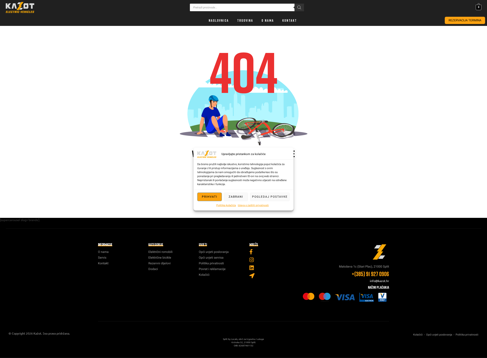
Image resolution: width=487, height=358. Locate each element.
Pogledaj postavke (270, 197)
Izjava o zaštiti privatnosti (253, 205)
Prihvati (209, 197)
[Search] (299, 7)
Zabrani (236, 197)
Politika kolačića (226, 205)
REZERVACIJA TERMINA (465, 20)
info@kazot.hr (379, 281)
